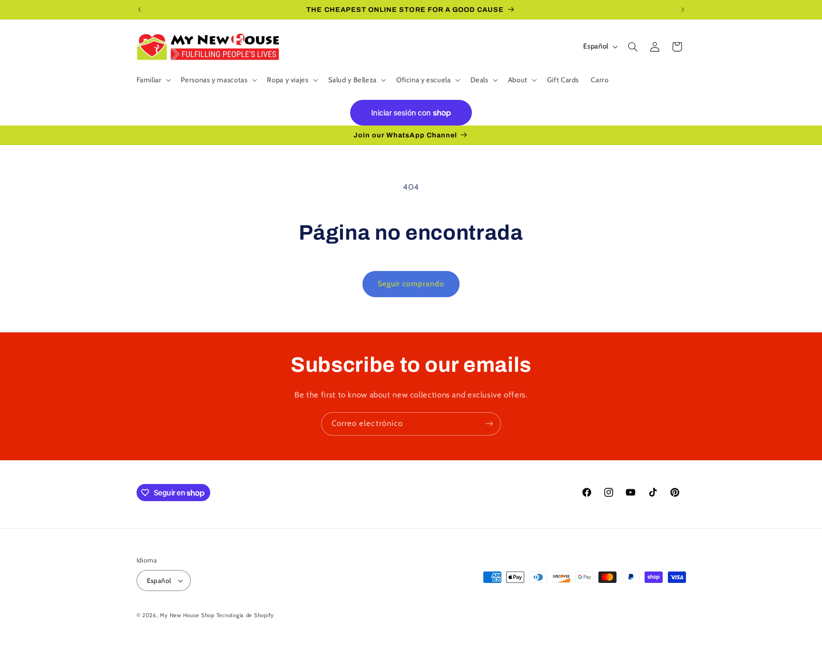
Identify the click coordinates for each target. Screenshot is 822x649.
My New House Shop (187, 615)
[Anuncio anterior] (139, 9)
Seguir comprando (411, 283)
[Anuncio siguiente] (682, 9)
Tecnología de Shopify (245, 615)
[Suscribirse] (489, 424)
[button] (152, 79)
